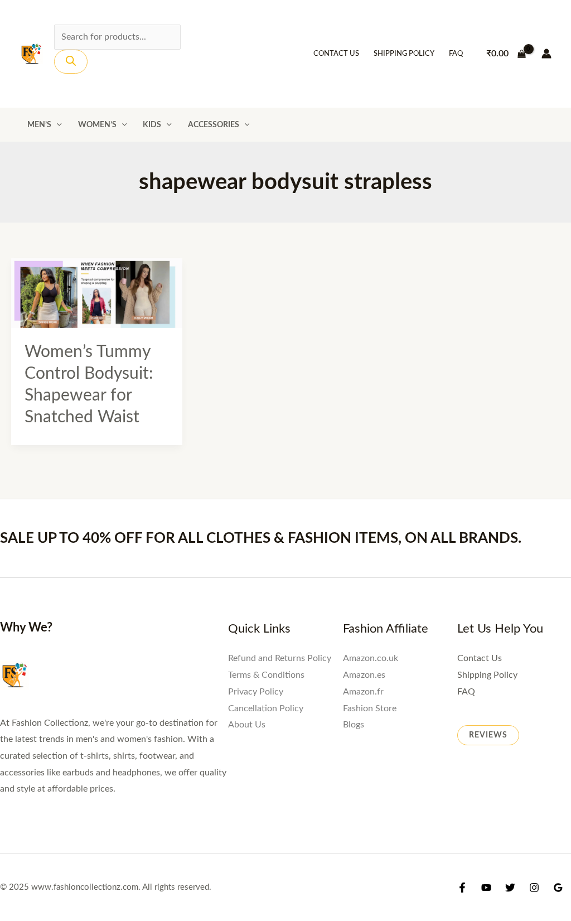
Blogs (353, 724)
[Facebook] (462, 888)
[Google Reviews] (558, 888)
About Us (246, 724)
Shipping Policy (404, 53)
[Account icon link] (546, 54)
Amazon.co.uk (370, 658)
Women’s (97, 124)
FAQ (456, 53)
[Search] (71, 62)
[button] (56, 124)
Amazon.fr (363, 691)
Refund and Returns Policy (279, 658)
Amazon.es (364, 675)
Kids (152, 124)
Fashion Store (369, 708)
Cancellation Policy (265, 708)
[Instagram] (534, 888)
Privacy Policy (255, 691)
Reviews (488, 735)
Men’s (39, 124)
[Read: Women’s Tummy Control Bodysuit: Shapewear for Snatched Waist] (96, 292)
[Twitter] (510, 888)
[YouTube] (486, 888)
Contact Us (336, 53)
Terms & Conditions (266, 675)
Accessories (213, 124)
